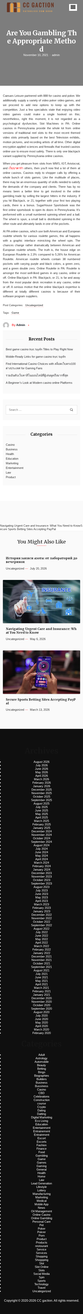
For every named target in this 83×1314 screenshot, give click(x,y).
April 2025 (41, 817)
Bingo (41, 1072)
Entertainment (14, 467)
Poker (41, 1228)
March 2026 (41, 779)
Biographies (41, 1075)
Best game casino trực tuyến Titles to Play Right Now (39, 349)
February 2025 (41, 824)
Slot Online (41, 1266)
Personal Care (41, 1221)
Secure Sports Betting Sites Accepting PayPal (41, 701)
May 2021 (41, 980)
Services (41, 1253)
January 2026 (41, 786)
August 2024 (41, 845)
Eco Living (41, 1120)
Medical (42, 1200)
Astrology (41, 1058)
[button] (73, 7)
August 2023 (41, 887)
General (41, 1169)
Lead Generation (41, 1183)
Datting (41, 1113)
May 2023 (41, 897)
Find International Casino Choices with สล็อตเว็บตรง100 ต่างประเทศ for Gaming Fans (41, 366)
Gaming (41, 1166)
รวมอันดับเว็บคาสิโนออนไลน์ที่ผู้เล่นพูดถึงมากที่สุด (37, 375)
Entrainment (41, 1134)
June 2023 (41, 894)
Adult (41, 1054)
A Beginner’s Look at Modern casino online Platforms (39, 382)
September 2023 (41, 883)
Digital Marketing (41, 1117)
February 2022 (41, 949)
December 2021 (41, 956)
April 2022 (41, 942)
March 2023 (41, 904)
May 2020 (41, 1022)
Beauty (41, 1065)
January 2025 (41, 827)
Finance (41, 1148)
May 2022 (41, 939)
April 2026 (41, 775)
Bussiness (41, 1086)
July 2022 (42, 932)
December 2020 (41, 998)
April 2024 (41, 859)
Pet (41, 1225)
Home (41, 1176)
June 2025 (41, 810)
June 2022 (41, 935)
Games (41, 1162)
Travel (41, 1287)
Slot (41, 1263)
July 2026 (42, 765)
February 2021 (41, 991)
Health (10, 454)
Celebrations (41, 1096)
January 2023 (41, 911)
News (41, 1207)
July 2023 (42, 890)
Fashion (41, 1145)
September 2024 (41, 841)
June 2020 (41, 1019)
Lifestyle (41, 1186)
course (41, 1103)
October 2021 (41, 963)
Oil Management (41, 1211)
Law (8, 472)
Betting (41, 1068)
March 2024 (41, 862)
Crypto (41, 1107)
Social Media (41, 1273)
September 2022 (41, 925)
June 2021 (41, 977)
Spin (41, 1277)
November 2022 (41, 918)
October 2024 (41, 838)
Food (41, 1152)
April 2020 (41, 1026)
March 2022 (41, 946)
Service (41, 1249)
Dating (41, 1110)
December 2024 (41, 831)
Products (41, 1242)
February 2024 (41, 866)
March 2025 (41, 821)
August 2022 (41, 928)
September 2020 (41, 1008)
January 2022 (41, 953)
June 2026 (41, 768)
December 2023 (41, 873)
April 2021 (41, 984)
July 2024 (42, 848)
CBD (41, 1093)
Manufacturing (42, 1193)
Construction (42, 1100)
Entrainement (41, 1131)
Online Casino (41, 1214)
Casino (10, 444)
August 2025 (41, 803)
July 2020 (42, 1015)
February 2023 (41, 907)
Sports (41, 1280)
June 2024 (41, 852)
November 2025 (41, 793)
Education (12, 458)
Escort (41, 1138)
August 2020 (41, 1012)
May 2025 (41, 814)
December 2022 (41, 914)
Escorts (42, 1141)
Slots (41, 1270)
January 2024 (41, 869)
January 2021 (41, 994)
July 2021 (42, 973)
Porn (42, 1235)
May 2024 (41, 855)
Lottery (41, 1190)
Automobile (42, 1061)
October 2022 (41, 921)
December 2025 (41, 789)
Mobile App (41, 1204)
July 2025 (42, 807)
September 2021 (41, 967)
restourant (41, 1246)
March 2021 (41, 987)
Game (15, 312)
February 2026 (41, 782)
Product (11, 477)
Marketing (12, 463)
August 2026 (41, 761)
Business (12, 449)
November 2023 (41, 876)
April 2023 (41, 900)
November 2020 (41, 1001)
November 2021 (41, 960)
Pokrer (41, 1232)
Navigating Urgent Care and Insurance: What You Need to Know (41, 630)
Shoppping (41, 1259)
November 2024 (41, 834)
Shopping (41, 1256)
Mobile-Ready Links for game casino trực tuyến (36, 356)
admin (56, 55)
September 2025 (41, 800)
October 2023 (41, 880)
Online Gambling (41, 1218)
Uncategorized (34, 305)
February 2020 (41, 1033)
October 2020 (41, 1005)
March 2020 (41, 1029)
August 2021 (41, 970)
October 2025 (41, 796)
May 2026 (41, 772)
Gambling (42, 1155)
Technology (41, 1284)
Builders (41, 1079)
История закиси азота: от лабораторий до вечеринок (41, 560)
